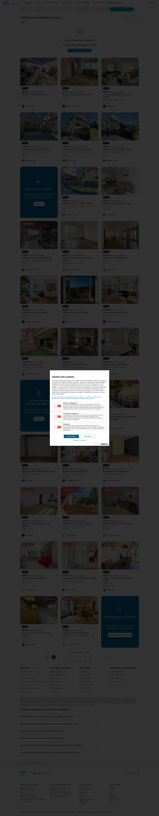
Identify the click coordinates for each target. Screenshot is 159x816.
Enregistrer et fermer (79, 440)
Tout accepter (71, 436)
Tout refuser (87, 436)
